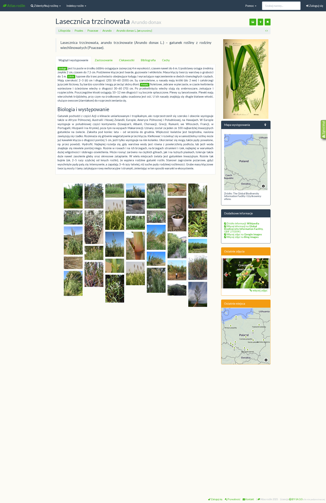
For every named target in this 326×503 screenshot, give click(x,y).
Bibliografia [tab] (148, 60)
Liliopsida (64, 30)
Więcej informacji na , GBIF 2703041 (243, 229)
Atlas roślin (15, 5)
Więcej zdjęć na (244, 234)
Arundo (107, 30)
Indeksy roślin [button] (75, 5)
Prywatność (233, 499)
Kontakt (249, 499)
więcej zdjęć (260, 290)
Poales (79, 30)
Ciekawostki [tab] (126, 60)
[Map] (246, 162)
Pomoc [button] (249, 5)
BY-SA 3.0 (296, 499)
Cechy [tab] (166, 60)
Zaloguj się (316, 5)
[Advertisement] (246, 424)
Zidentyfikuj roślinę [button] (46, 5)
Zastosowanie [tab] (104, 60)
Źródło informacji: (242, 223)
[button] (225, 273)
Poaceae (92, 30)
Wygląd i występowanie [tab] (73, 60)
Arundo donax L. (134, 30)
